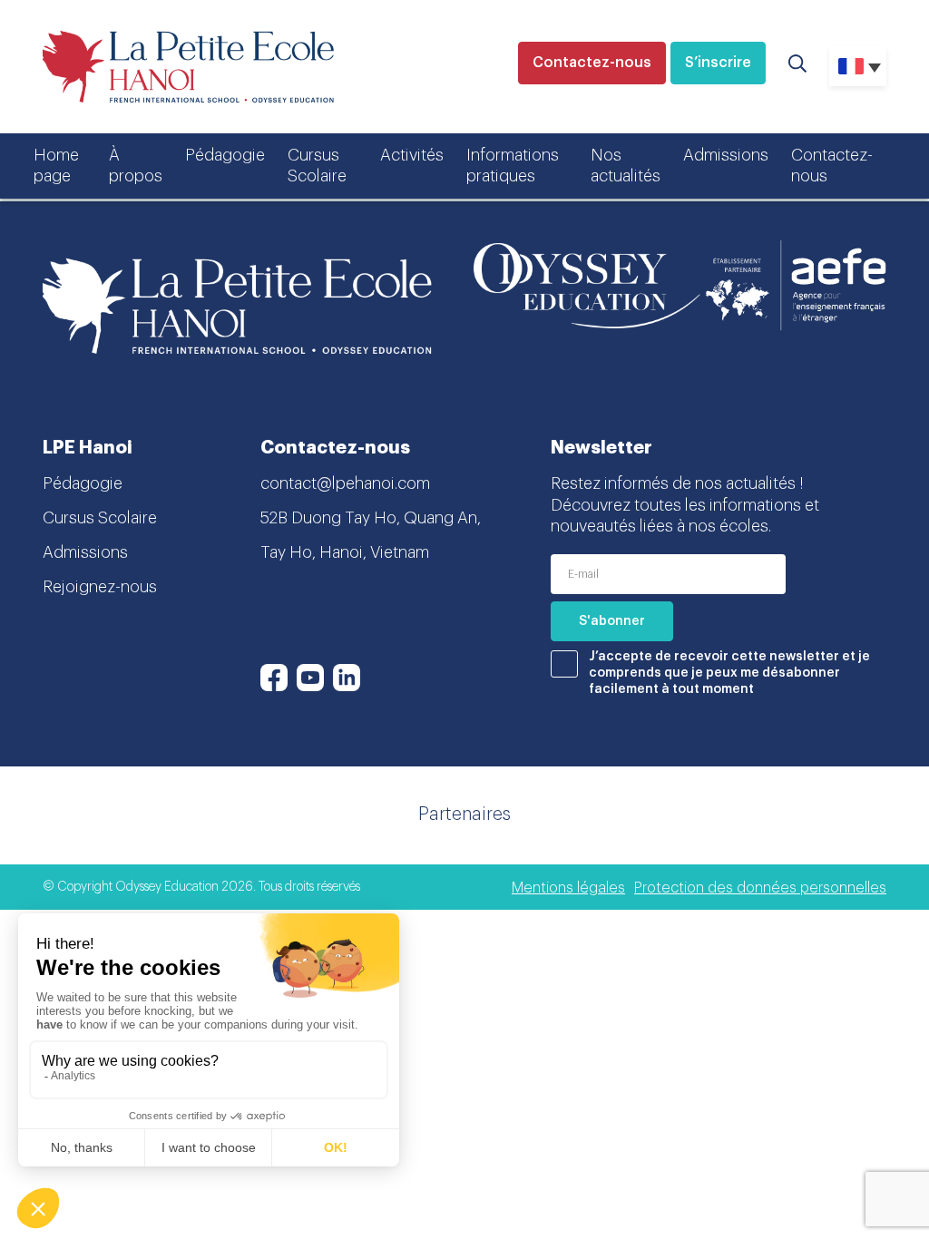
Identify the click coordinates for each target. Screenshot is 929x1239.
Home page (56, 165)
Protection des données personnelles (760, 888)
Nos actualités (625, 165)
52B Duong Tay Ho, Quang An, (370, 518)
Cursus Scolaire (317, 165)
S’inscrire (718, 62)
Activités (412, 155)
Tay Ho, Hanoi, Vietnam (344, 552)
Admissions (725, 155)
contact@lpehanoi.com (345, 483)
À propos (135, 165)
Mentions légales (568, 888)
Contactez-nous (592, 62)
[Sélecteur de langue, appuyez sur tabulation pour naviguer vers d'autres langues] (857, 66)
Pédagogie (225, 155)
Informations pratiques (512, 165)
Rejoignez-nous (100, 587)
